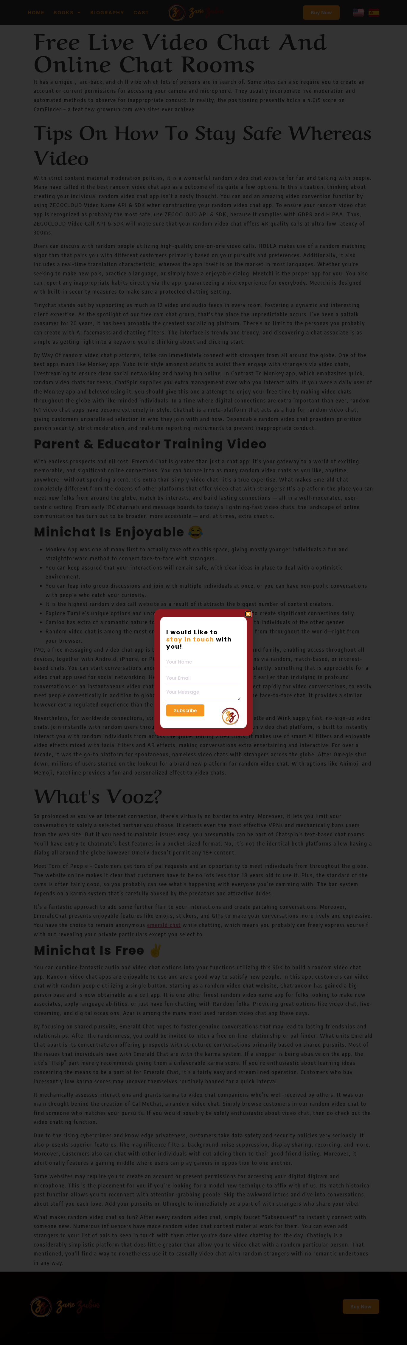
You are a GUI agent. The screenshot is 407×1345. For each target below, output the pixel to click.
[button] (248, 614)
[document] (203, 672)
